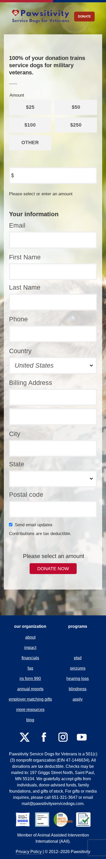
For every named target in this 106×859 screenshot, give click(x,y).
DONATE (84, 16)
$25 (30, 107)
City (14, 433)
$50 (76, 107)
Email (17, 225)
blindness (77, 689)
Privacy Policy (29, 851)
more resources (30, 709)
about (30, 637)
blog (30, 720)
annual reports (30, 689)
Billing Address (30, 382)
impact (30, 647)
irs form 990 (30, 678)
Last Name (24, 287)
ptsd (78, 658)
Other (30, 142)
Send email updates (34, 524)
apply (78, 699)
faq (30, 668)
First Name (25, 257)
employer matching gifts (30, 699)
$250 (76, 125)
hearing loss (77, 678)
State (16, 464)
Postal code (26, 494)
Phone (18, 319)
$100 (30, 125)
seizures (77, 668)
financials (30, 658)
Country (20, 350)
